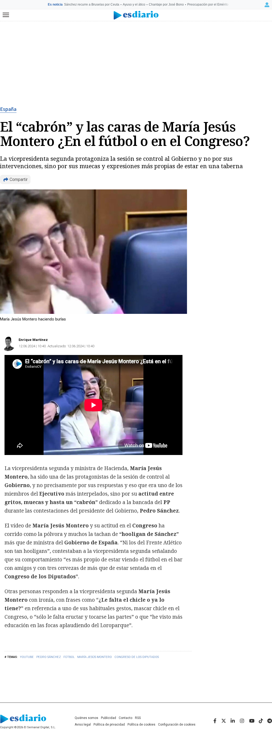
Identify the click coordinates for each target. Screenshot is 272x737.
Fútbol (69, 657)
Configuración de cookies (177, 724)
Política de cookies (141, 724)
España (8, 109)
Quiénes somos (86, 718)
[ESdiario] (136, 15)
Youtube (27, 657)
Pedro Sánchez (48, 657)
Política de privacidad (109, 724)
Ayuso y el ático (134, 4)
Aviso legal (83, 724)
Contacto (125, 718)
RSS (138, 718)
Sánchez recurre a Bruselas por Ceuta (91, 4)
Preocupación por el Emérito (207, 4)
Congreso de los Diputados (136, 657)
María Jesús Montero (94, 657)
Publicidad (108, 718)
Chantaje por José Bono (166, 4)
